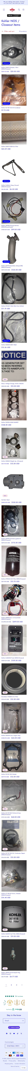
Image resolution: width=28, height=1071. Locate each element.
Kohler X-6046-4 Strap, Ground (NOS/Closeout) (10, 186)
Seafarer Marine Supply (13, 1058)
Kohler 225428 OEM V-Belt (9, 345)
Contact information (20, 1063)
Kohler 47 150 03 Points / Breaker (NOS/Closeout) (11, 894)
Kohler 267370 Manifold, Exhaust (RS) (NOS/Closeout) (12, 266)
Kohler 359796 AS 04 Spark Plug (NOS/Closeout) (10, 973)
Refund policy (21, 1061)
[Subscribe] (23, 1020)
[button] (4, 10)
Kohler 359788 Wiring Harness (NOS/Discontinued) (10, 226)
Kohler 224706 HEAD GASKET (10, 422)
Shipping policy (9, 1063)
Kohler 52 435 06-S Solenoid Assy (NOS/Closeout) (11, 813)
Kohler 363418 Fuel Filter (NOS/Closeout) (13, 934)
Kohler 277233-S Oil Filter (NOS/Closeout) (13, 579)
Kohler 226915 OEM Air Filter (9, 146)
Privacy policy (12, 1061)
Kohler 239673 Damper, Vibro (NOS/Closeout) (9, 68)
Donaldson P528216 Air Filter (9, 696)
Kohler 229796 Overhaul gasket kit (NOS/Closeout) (11, 539)
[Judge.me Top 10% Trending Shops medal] (21, 1003)
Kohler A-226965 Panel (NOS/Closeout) (12, 658)
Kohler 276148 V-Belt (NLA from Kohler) (12, 306)
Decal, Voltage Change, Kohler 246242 (12, 383)
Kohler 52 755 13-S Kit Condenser (10, 107)
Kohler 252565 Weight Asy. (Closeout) (12, 461)
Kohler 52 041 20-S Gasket (9, 774)
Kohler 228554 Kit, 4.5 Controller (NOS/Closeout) (11, 618)
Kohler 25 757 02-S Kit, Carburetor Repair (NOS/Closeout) (13, 854)
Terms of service (15, 1066)
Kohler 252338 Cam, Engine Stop (10, 735)
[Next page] (22, 985)
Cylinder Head (5, 500)
